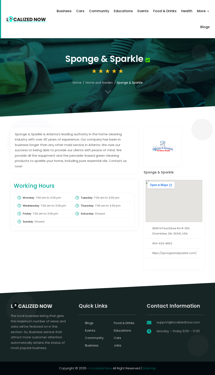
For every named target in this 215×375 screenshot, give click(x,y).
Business (64, 11)
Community (99, 11)
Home (77, 83)
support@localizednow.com (178, 322)
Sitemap (149, 368)
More (201, 11)
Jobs (117, 345)
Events (143, 11)
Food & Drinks (165, 11)
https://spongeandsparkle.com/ (174, 253)
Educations (123, 11)
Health (186, 11)
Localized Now (101, 368)
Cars (80, 11)
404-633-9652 (162, 243)
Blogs (205, 27)
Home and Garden (99, 83)
